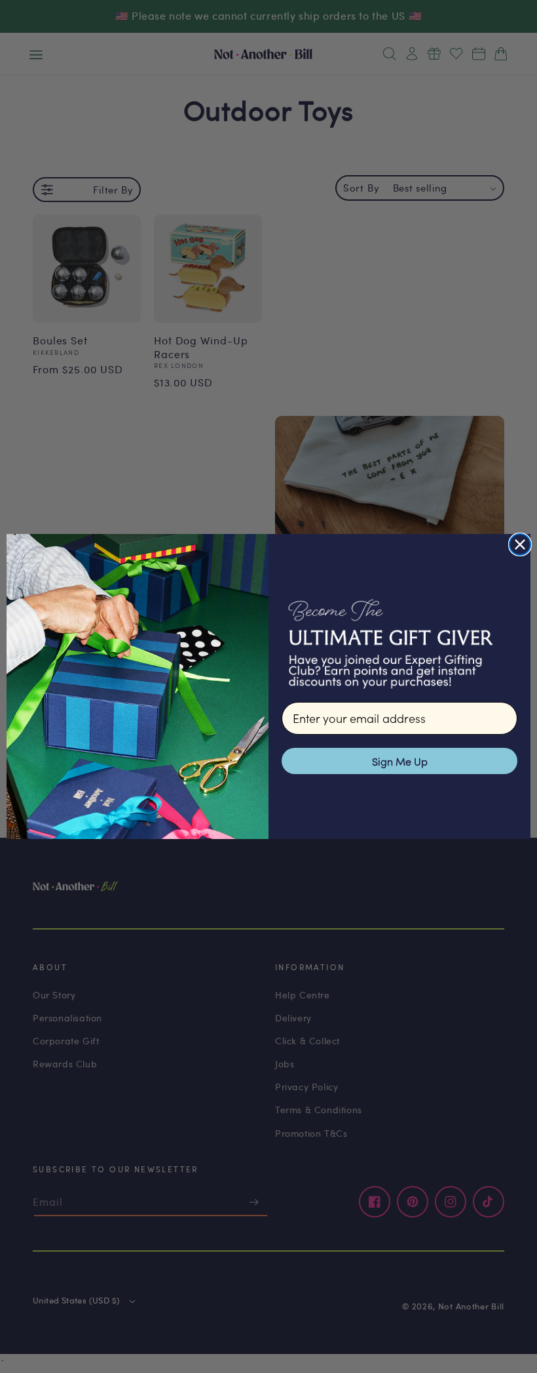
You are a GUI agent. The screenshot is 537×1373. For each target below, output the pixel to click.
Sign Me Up (400, 761)
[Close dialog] (519, 544)
